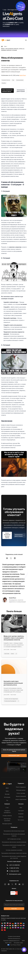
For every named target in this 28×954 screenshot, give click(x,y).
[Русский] (13, 928)
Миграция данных (20, 790)
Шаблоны (21, 816)
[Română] (10, 928)
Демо (7, 788)
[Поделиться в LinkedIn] (14, 558)
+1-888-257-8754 (14, 868)
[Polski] (5, 928)
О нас (7, 807)
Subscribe (14, 908)
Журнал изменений (21, 796)
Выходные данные (7, 823)
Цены (7, 791)
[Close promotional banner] (26, 2)
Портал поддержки (21, 787)
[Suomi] (2, 925)
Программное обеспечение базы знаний (14, 831)
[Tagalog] (23, 928)
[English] (18, 923)
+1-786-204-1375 (14, 871)
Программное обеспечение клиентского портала (14, 853)
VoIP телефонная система (14, 839)
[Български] (5, 923)
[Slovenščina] (18, 928)
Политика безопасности (14, 938)
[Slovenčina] (15, 928)
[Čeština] (7, 923)
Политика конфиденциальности (11, 940)
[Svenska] (21, 928)
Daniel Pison (22, 75)
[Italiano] (13, 925)
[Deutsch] (13, 923)
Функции (7, 794)
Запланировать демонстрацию (21, 90)
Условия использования (14, 936)
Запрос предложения (20, 799)
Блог (5, 46)
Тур (7, 800)
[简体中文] (5, 930)
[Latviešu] (21, 925)
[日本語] (15, 925)
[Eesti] (23, 923)
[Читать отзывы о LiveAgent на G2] (14, 893)
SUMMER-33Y (9, 24)
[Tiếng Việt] (2, 930)
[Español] (21, 923)
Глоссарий (21, 810)
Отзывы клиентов (7, 815)
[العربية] (2, 923)
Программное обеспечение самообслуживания (14, 842)
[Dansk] (10, 923)
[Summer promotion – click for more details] (14, 18)
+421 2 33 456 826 (14, 865)
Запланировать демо (14, 755)
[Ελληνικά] (15, 923)
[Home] (2, 46)
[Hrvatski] (7, 925)
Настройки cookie (18, 942)
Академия (20, 813)
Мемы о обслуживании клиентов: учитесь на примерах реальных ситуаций (12, 49)
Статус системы (21, 793)
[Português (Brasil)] (7, 928)
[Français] (5, 925)
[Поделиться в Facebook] (7, 558)
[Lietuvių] (18, 925)
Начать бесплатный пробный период (7, 90)
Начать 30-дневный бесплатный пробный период (14, 750)
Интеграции (7, 797)
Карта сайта (8, 942)
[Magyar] (10, 925)
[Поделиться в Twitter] (10, 558)
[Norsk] (2, 928)
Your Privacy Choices (15, 944)
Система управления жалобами (14, 850)
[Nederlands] (23, 925)
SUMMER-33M (12, 22)
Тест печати (21, 820)
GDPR (23, 940)
